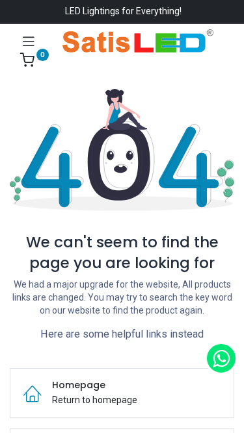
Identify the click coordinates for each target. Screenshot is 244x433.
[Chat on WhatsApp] (221, 358)
